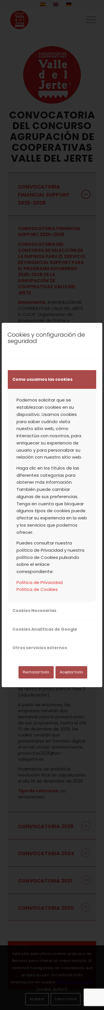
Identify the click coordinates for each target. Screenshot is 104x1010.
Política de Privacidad (39, 582)
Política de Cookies (37, 589)
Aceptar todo (71, 672)
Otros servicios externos (39, 648)
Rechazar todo (36, 672)
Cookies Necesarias (34, 610)
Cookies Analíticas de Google (44, 629)
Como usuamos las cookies (42, 379)
